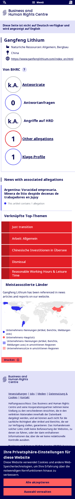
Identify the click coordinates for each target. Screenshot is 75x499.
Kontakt (24, 397)
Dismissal (19, 262)
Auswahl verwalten (37, 492)
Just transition (22, 227)
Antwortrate (33, 84)
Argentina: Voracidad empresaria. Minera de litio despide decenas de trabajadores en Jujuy (31, 193)
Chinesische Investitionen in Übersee (39, 250)
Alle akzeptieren (37, 482)
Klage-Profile (33, 156)
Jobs (32, 393)
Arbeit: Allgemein (24, 238)
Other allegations (37, 138)
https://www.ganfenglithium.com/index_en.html (42, 59)
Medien (42, 393)
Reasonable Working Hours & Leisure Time (39, 273)
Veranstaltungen (17, 393)
